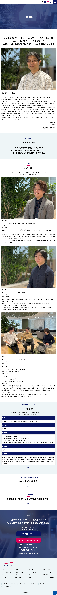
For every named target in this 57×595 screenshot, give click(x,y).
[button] (55, 2)
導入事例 (3, 577)
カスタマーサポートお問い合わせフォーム (49, 578)
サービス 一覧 (4, 574)
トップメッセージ (32, 572)
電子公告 (31, 577)
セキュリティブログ (19, 574)
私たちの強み (4, 569)
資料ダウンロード (50, 1)
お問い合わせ (45, 1)
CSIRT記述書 (6, 586)
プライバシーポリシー (45, 584)
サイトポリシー (12, 584)
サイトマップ (34, 584)
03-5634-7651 (43, 1)
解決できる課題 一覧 (6, 572)
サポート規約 (45, 574)
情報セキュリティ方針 (23, 584)
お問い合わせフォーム (47, 569)
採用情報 (17, 569)
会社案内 (31, 569)
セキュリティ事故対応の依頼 (48, 1)
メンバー (31, 574)
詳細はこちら (28, 467)
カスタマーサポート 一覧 (48, 572)
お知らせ (5, 584)
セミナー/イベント (19, 572)
